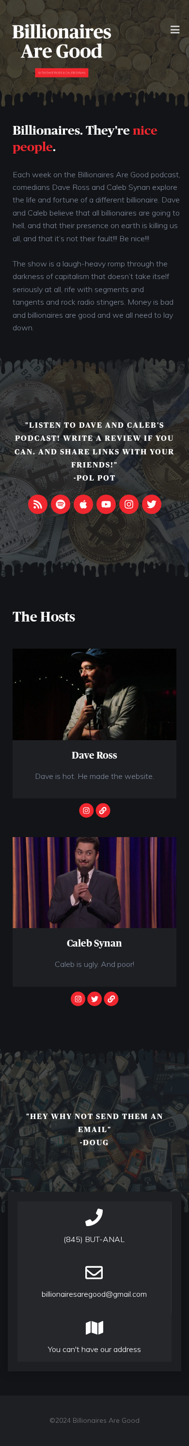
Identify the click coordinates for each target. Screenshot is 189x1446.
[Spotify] (60, 504)
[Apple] (83, 504)
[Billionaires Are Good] (62, 50)
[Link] (102, 810)
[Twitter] (151, 504)
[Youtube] (106, 504)
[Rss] (37, 504)
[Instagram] (129, 504)
